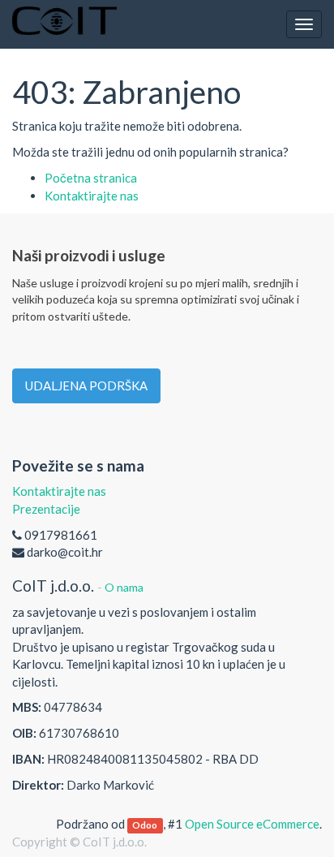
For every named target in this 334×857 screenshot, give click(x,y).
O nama (124, 587)
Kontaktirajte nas (92, 195)
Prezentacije (46, 509)
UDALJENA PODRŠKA (86, 385)
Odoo (144, 825)
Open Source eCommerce (252, 823)
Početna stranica (91, 177)
